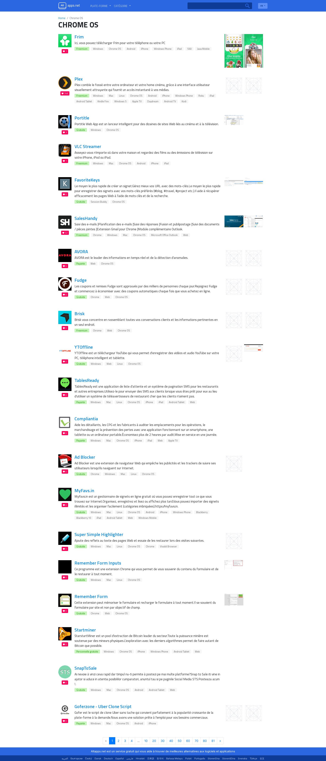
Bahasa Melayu (174, 758)
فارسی (129, 758)
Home (61, 18)
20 (154, 741)
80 (205, 741)
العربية (65, 758)
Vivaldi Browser (168, 546)
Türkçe (253, 758)
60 (188, 741)
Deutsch (108, 758)
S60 (189, 49)
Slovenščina (228, 758)
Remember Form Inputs (98, 562)
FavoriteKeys (87, 179)
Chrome (97, 235)
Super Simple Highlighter (99, 534)
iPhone (144, 49)
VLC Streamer (88, 146)
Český (88, 758)
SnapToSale (86, 668)
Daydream (152, 101)
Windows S (120, 101)
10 (146, 741)
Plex (79, 78)
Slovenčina (214, 758)
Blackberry (202, 512)
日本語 (150, 758)
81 (213, 741)
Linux (122, 96)
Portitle (82, 117)
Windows (98, 49)
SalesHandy (86, 218)
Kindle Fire (103, 101)
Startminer (85, 629)
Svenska (242, 758)
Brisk (80, 313)
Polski (188, 758)
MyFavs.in (84, 490)
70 (196, 741)
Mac (111, 96)
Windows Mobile (147, 518)
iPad (179, 49)
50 (179, 741)
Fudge (81, 280)
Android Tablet (84, 101)
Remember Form (91, 596)
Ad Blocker (85, 457)
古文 (262, 758)
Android (131, 49)
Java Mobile (203, 49)
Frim (79, 36)
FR (262, 6)
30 (163, 741)
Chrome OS (115, 49)
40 (171, 741)
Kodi (184, 101)
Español (119, 758)
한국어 (160, 758)
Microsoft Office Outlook (164, 235)
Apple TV (137, 101)
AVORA (81, 251)
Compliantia (86, 418)
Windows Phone (162, 49)
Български (76, 758)
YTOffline (84, 347)
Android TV (170, 101)
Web (185, 235)
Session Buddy (99, 202)
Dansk (98, 758)
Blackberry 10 (83, 518)
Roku (201, 96)
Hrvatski (140, 758)
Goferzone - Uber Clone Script (103, 706)
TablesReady (87, 380)
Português (199, 758)
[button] (100, 6)
